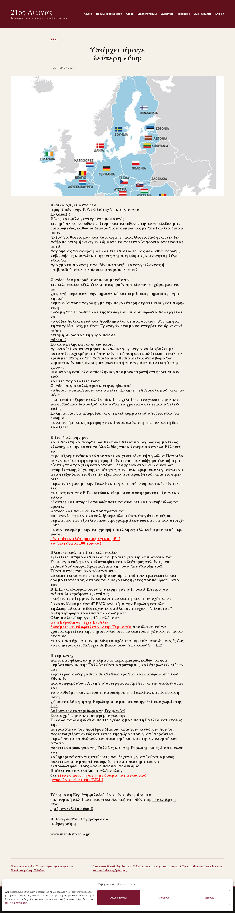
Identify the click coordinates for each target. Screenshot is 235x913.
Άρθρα (53, 39)
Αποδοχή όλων (118, 897)
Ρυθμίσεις (208, 897)
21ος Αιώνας (32, 12)
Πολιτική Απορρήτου (16, 902)
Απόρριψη (163, 897)
